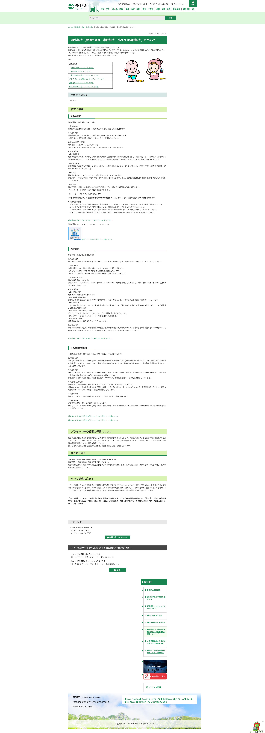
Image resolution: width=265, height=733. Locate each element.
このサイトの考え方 (133, 699)
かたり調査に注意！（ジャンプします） (84, 87)
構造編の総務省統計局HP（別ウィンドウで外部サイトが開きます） (93, 420)
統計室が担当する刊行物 (156, 622)
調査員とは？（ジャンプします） (81, 83)
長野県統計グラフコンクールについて (156, 607)
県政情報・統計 (79, 27)
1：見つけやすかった (80, 564)
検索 (192, 4)
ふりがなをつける (141, 4)
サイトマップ (180, 699)
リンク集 (189, 699)
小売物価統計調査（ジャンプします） (85, 75)
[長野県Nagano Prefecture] (77, 7)
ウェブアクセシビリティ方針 (151, 699)
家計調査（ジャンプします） (81, 71)
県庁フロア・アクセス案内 (147, 702)
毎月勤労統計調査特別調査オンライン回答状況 (156, 652)
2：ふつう (91, 557)
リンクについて (132, 702)
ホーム (70, 27)
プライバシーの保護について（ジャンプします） (87, 79)
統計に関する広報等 (154, 615)
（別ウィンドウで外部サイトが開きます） (97, 239)
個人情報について (168, 699)
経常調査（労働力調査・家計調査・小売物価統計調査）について (156, 632)
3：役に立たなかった (106, 557)
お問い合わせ (162, 702)
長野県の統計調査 (153, 590)
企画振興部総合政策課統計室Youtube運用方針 (156, 642)
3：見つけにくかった (111, 564)
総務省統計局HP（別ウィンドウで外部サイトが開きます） (90, 220)
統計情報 (89, 27)
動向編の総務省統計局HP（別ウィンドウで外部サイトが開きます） (93, 416)
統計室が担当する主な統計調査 (156, 598)
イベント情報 (155, 687)
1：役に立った (77, 557)
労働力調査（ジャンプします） (82, 68)
